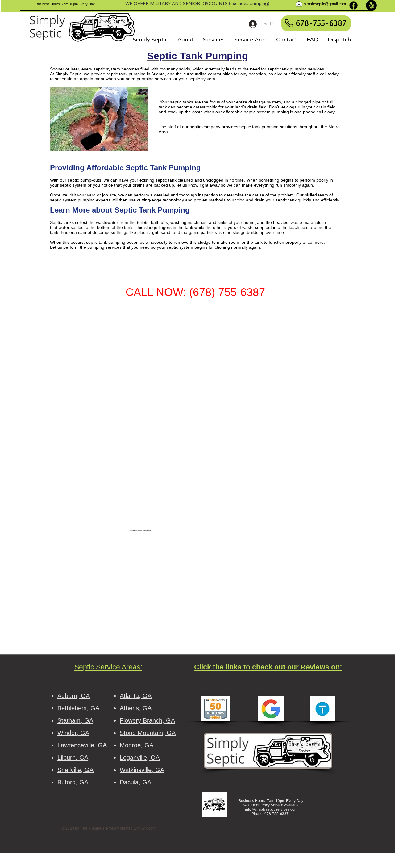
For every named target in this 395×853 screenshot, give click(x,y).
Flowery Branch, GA (147, 720)
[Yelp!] (371, 5)
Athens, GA (136, 708)
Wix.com (148, 828)
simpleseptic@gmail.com (325, 4)
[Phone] (289, 23)
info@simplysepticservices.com (271, 809)
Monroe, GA (136, 745)
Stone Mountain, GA (148, 732)
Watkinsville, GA (142, 769)
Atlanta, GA (136, 695)
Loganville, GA (140, 757)
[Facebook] (353, 5)
